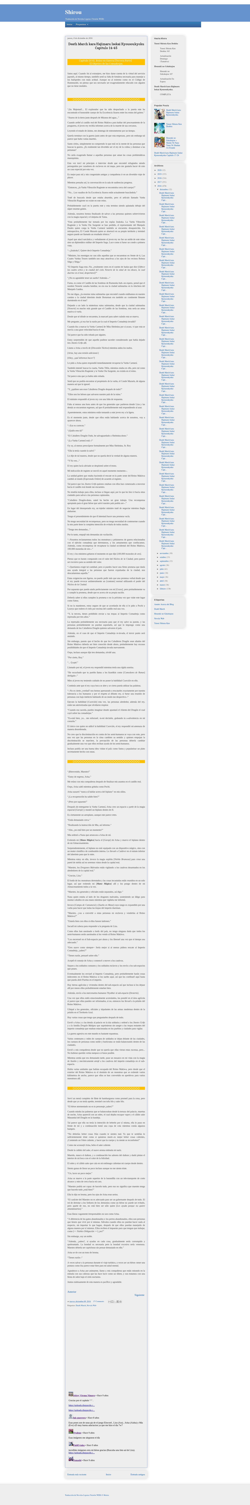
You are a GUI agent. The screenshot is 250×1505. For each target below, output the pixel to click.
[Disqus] (106, 1349)
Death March (81, 1305)
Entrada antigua (138, 1474)
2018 (159, 178)
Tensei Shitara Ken (162, 623)
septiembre (164, 561)
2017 (159, 182)
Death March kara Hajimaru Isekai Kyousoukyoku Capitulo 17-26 (168, 154)
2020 (159, 170)
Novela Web (91, 1305)
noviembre (164, 553)
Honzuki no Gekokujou (163, 613)
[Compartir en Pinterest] (120, 1301)
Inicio (69, 24)
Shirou (73, 12)
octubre (163, 557)
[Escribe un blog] (112, 1301)
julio (162, 569)
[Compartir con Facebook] (117, 1301)
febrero (163, 588)
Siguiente (139, 1294)
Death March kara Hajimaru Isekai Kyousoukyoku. (173, 112)
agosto (163, 565)
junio (162, 572)
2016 (159, 185)
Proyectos (81, 24)
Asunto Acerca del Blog (164, 604)
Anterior (71, 1291)
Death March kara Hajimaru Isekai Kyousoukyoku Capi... (166, 196)
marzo (163, 584)
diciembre (164, 189)
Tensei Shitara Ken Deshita (174, 125)
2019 (159, 174)
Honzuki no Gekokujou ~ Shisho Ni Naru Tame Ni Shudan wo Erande (173, 142)
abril (162, 580)
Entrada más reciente (76, 1474)
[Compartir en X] (115, 1301)
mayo (162, 577)
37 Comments (98, 1301)
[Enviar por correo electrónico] (109, 1301)
